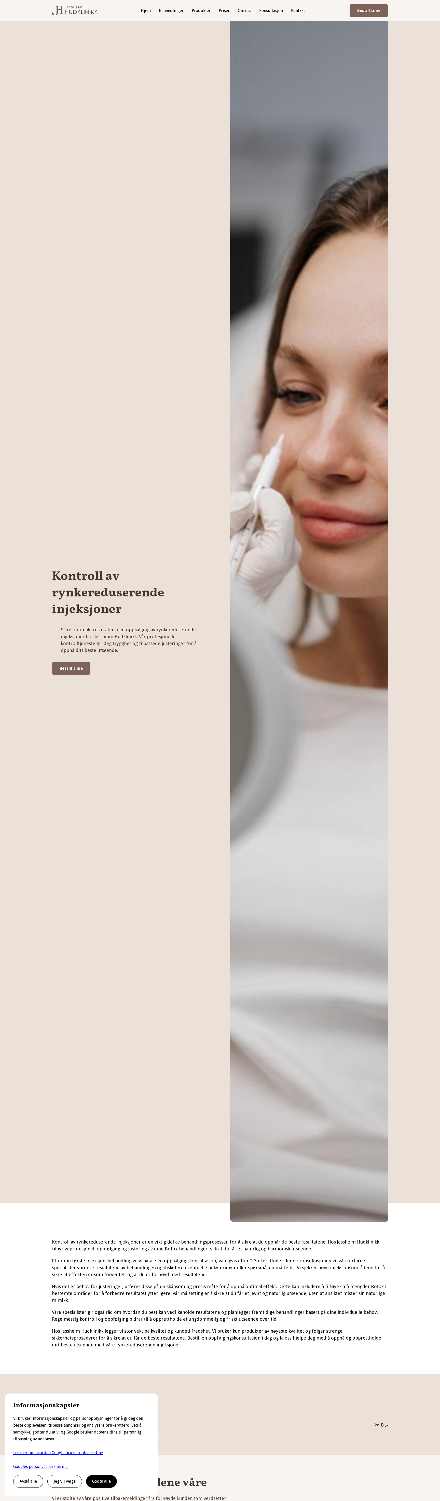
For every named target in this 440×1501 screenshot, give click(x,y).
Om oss (244, 10)
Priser (224, 10)
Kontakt (298, 10)
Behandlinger (171, 10)
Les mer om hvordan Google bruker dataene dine (58, 1452)
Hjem (146, 10)
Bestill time (368, 10)
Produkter (201, 10)
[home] (75, 11)
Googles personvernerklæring (40, 1466)
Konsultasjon (271, 10)
